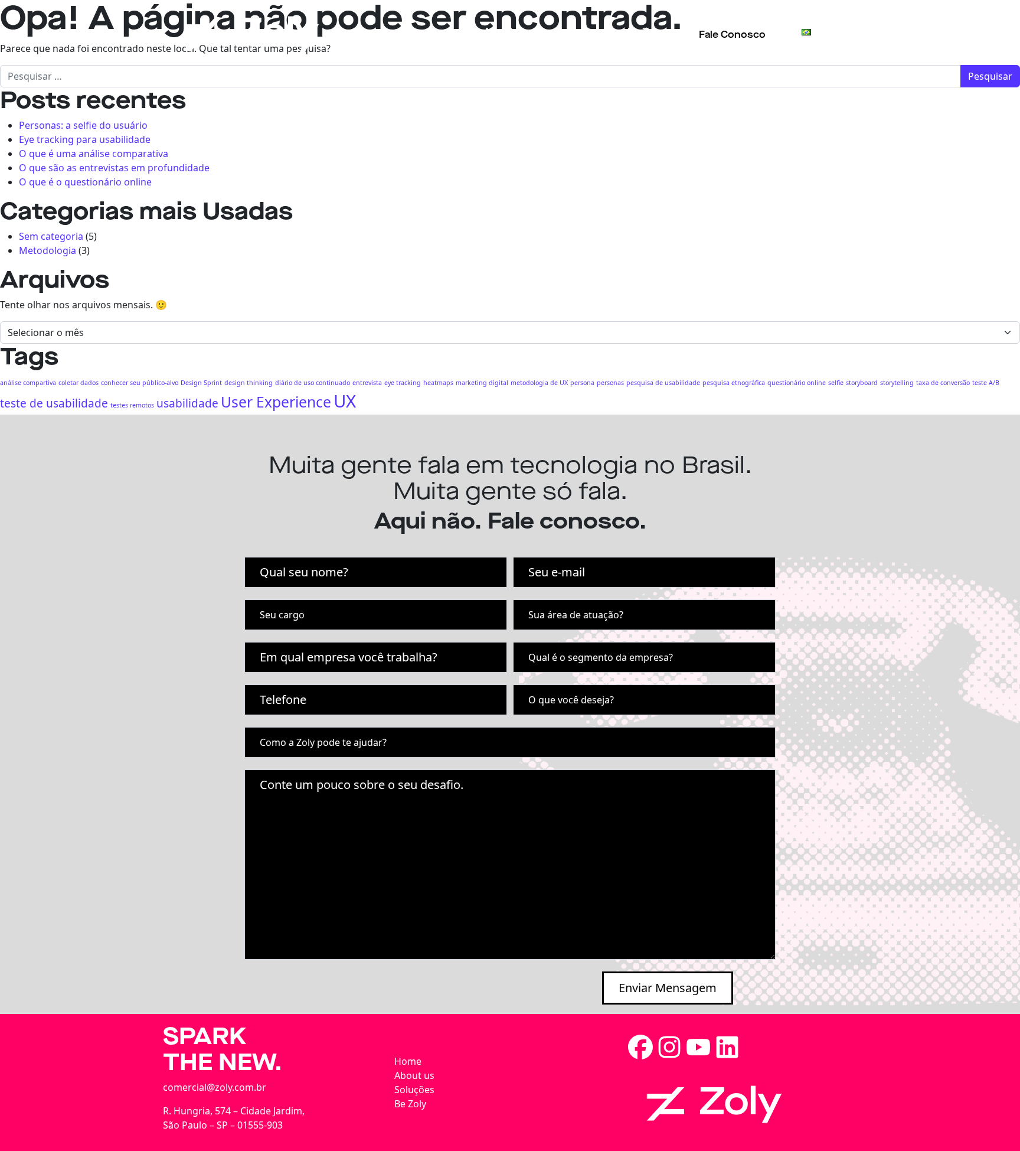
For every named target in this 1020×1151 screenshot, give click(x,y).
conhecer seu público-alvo (139, 383)
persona (582, 383)
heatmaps (438, 383)
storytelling (897, 383)
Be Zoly (645, 31)
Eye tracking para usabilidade (85, 139)
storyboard (862, 383)
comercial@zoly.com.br (214, 1087)
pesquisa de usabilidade (663, 383)
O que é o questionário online (85, 181)
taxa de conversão (943, 383)
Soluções (577, 31)
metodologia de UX (539, 383)
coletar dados (78, 383)
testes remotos (132, 405)
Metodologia (47, 250)
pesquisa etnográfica (733, 383)
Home (407, 1061)
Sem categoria (51, 236)
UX (345, 401)
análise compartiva (28, 383)
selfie (836, 383)
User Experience (276, 402)
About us (505, 31)
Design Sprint (201, 383)
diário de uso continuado (312, 383)
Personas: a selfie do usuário (83, 125)
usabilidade (187, 403)
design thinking (248, 383)
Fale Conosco (732, 34)
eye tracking (402, 383)
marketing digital (482, 383)
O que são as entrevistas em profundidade (114, 167)
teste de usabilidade (54, 403)
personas (610, 383)
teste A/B (985, 383)
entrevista (367, 383)
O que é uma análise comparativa (93, 153)
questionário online (796, 383)
